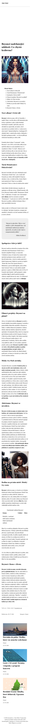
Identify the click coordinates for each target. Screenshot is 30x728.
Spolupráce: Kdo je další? (13, 95)
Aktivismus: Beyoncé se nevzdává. (16, 101)
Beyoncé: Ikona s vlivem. (13, 108)
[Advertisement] (15, 22)
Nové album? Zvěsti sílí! (13, 90)
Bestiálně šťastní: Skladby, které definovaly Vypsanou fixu (13, 694)
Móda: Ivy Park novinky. (13, 99)
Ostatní (26, 614)
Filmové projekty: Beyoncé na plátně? (17, 97)
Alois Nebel (5, 3)
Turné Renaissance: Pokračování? (16, 92)
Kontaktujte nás (18, 608)
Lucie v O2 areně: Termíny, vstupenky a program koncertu (14, 665)
